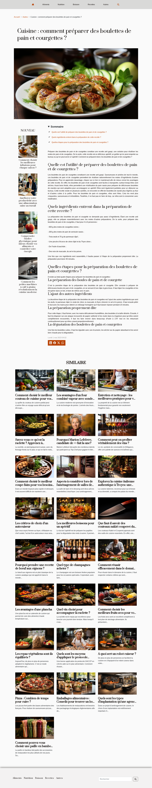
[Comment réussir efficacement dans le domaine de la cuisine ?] (117, 550)
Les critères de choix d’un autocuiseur (31, 525)
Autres (105, 4)
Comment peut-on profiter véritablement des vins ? (115, 441)
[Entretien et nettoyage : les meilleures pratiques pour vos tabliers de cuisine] (117, 380)
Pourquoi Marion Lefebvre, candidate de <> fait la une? (74, 441)
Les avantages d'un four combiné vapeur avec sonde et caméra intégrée (75, 398)
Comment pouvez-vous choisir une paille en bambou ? (34, 746)
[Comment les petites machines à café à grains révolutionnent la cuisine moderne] (27, 268)
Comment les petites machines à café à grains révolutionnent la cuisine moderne (28, 287)
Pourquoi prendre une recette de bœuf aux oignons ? (34, 566)
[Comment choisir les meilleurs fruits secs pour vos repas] (117, 594)
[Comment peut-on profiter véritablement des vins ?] (117, 425)
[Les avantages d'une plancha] (34, 594)
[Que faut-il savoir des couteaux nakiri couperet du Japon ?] (117, 508)
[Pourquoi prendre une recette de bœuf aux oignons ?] (34, 550)
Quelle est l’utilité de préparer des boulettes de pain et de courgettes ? (79, 132)
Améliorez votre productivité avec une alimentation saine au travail (28, 202)
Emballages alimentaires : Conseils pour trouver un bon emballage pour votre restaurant (75, 703)
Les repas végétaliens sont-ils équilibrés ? (34, 655)
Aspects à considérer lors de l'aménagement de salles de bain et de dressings (75, 485)
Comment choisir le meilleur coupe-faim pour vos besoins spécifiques (33, 485)
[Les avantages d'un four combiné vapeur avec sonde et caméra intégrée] (76, 380)
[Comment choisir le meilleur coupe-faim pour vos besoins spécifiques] (34, 466)
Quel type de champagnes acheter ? (73, 566)
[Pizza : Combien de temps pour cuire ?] (34, 683)
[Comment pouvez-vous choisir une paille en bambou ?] (34, 728)
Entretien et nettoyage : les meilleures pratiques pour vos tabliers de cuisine (117, 398)
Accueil (17, 17)
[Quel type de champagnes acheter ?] (76, 550)
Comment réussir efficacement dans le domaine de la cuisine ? (117, 568)
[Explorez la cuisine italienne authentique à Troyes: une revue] (117, 466)
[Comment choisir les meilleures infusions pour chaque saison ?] (27, 146)
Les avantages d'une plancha (33, 609)
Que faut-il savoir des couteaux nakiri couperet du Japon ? (116, 527)
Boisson (76, 4)
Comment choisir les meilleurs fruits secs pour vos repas (117, 613)
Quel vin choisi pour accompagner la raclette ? (73, 611)
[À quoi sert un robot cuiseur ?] (117, 639)
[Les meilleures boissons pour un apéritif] (76, 508)
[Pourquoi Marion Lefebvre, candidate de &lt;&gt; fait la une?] (76, 425)
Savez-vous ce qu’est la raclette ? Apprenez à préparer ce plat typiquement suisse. (34, 445)
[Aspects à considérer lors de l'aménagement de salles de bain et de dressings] (76, 466)
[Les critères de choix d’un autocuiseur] (34, 508)
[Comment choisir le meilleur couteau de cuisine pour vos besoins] (34, 380)
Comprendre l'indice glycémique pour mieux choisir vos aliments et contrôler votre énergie (28, 244)
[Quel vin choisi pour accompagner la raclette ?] (76, 594)
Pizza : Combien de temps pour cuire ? (32, 700)
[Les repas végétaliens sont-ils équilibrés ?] (34, 639)
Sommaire (57, 126)
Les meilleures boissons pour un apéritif (75, 525)
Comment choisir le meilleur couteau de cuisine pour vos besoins (33, 398)
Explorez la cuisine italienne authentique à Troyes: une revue (116, 485)
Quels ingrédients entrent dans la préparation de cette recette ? (76, 137)
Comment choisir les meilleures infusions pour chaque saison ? (28, 164)
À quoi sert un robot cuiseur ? (117, 654)
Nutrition (61, 4)
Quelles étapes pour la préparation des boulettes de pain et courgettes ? (80, 142)
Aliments (45, 4)
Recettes (91, 4)
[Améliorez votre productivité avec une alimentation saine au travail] (27, 184)
